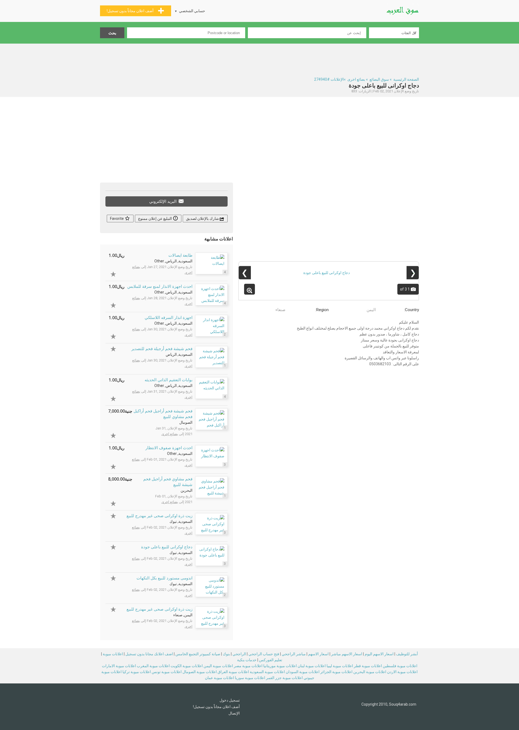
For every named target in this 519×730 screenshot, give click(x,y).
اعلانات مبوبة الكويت (187, 666)
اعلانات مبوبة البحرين (369, 672)
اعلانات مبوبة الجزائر (336, 672)
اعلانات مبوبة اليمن (218, 666)
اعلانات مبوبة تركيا (136, 672)
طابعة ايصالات (180, 255)
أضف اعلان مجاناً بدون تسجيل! (216, 707)
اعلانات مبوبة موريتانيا (280, 666)
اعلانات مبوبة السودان (303, 672)
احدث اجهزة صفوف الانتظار (168, 447)
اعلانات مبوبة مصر (248, 666)
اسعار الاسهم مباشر (346, 654)
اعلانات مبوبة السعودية (267, 672)
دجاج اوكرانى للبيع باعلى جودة (166, 547)
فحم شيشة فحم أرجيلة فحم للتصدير (161, 348)
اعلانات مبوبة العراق (233, 672)
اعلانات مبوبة (113, 654)
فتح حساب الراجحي (263, 654)
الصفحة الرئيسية (406, 79)
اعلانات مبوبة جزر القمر (284, 678)
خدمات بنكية (247, 660)
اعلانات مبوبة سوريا (250, 678)
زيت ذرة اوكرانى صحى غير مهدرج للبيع (159, 515)
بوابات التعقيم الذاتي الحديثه (168, 379)
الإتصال (234, 713)
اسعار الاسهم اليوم (379, 654)
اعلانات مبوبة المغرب (153, 666)
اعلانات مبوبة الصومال (199, 672)
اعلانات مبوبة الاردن (402, 672)
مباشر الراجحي (294, 654)
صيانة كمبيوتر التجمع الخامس (197, 654)
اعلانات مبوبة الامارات (119, 666)
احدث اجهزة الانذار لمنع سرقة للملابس (159, 286)
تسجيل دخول (229, 700)
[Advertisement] (259, 58)
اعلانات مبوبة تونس (167, 672)
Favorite (117, 218)
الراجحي (239, 654)
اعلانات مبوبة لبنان (312, 666)
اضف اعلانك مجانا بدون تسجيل (149, 654)
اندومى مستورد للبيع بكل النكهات (164, 578)
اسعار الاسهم (318, 654)
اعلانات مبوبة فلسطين (400, 666)
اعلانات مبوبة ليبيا (340, 666)
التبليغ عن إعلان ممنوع (155, 218)
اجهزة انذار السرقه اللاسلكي (168, 317)
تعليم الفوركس (270, 660)
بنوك (226, 654)
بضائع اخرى (356, 79)
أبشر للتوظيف (407, 654)
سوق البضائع (379, 79)
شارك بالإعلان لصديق (203, 218)
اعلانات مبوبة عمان (219, 678)
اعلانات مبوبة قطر (368, 666)
